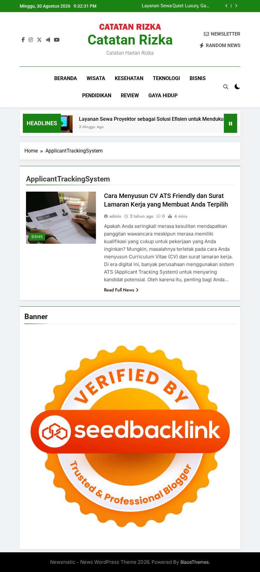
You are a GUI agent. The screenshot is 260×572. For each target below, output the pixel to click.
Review (130, 95)
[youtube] (57, 40)
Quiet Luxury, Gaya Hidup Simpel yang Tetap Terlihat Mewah (191, 6)
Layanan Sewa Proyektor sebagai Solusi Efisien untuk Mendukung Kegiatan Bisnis (152, 6)
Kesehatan (129, 78)
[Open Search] (225, 86)
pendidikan (96, 95)
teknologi (166, 78)
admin (115, 216)
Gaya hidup (163, 95)
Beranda (65, 78)
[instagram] (31, 40)
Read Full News (119, 290)
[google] (48, 40)
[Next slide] (236, 6)
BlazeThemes (194, 562)
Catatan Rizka (130, 40)
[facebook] (23, 40)
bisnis (198, 78)
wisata (96, 78)
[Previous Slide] (226, 6)
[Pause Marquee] (230, 123)
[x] (39, 40)
